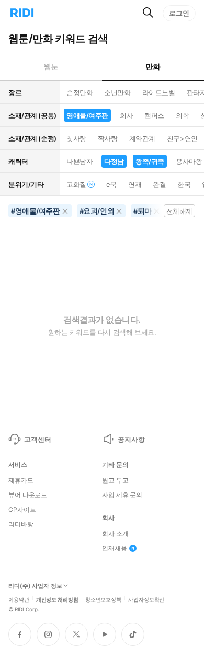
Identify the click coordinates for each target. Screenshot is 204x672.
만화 (153, 67)
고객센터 (37, 439)
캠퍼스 (154, 115)
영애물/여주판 (87, 115)
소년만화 (117, 92)
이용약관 (18, 599)
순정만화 (79, 92)
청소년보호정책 (103, 599)
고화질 (76, 184)
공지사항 (131, 439)
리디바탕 (20, 524)
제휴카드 (20, 480)
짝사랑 (108, 138)
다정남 (114, 161)
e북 (111, 184)
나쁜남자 (79, 161)
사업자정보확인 (146, 599)
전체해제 (179, 211)
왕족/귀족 (149, 161)
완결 (159, 184)
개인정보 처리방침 (57, 599)
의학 (182, 115)
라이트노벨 (158, 92)
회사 (126, 115)
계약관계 (142, 138)
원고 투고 (115, 480)
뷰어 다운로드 (27, 495)
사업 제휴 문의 (122, 495)
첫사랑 (76, 138)
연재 (134, 184)
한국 (183, 184)
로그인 (179, 13)
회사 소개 (115, 533)
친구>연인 (182, 138)
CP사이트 (22, 509)
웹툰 (51, 67)
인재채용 (114, 548)
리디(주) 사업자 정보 (35, 586)
